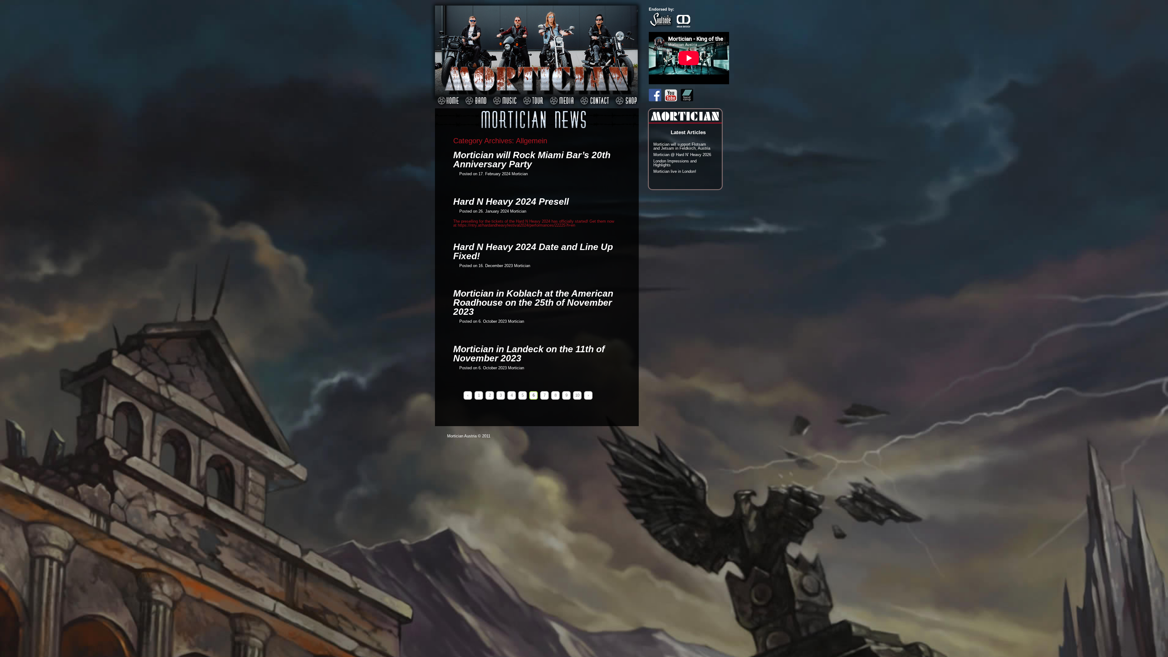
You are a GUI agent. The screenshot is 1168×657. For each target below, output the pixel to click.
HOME (447, 97)
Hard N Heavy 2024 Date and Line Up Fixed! (533, 251)
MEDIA (561, 97)
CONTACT (593, 97)
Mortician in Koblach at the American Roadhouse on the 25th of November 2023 (533, 302)
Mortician (520, 174)
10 (577, 395)
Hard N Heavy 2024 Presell (511, 201)
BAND (475, 97)
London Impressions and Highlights (675, 163)
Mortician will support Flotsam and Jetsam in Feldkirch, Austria (681, 146)
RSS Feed (635, 79)
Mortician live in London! (674, 171)
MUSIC (504, 97)
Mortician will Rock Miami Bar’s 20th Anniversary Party (531, 159)
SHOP (625, 97)
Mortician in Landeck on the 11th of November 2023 (529, 353)
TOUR (532, 97)
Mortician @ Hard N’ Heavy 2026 (682, 154)
